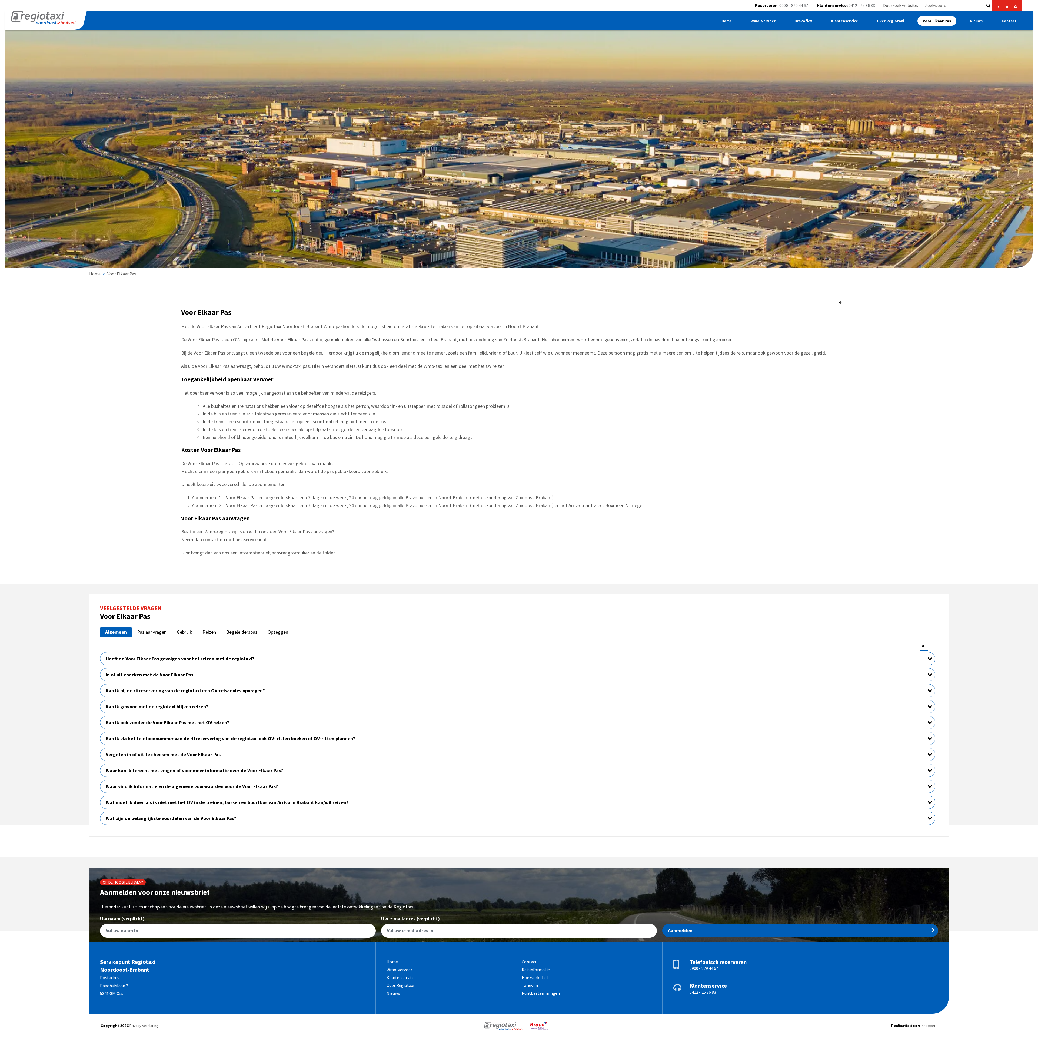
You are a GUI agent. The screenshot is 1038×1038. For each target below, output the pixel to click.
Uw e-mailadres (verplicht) (410, 919)
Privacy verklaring (143, 1025)
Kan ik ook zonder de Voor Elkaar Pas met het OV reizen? (167, 722)
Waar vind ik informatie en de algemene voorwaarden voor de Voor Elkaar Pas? (192, 786)
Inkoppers (929, 1025)
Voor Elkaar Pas (937, 20)
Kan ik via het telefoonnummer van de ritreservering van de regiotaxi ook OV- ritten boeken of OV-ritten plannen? (230, 738)
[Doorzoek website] (988, 5)
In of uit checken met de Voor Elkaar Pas (149, 675)
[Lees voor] (840, 302)
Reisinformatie (536, 969)
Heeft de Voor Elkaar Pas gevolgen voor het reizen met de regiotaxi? (180, 659)
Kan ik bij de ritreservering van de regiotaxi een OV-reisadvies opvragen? (185, 690)
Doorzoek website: (900, 5)
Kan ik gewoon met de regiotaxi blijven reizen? (157, 706)
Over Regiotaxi (890, 20)
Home (726, 20)
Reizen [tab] (209, 632)
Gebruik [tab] (184, 632)
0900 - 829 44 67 (793, 5)
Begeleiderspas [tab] (241, 632)
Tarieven (530, 985)
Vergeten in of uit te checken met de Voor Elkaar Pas (163, 754)
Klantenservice (844, 20)
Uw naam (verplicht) (122, 919)
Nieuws (976, 20)
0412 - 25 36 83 (862, 5)
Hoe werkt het (535, 977)
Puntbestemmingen (541, 993)
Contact (1009, 20)
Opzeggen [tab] (278, 632)
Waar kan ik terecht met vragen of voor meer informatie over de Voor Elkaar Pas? (194, 770)
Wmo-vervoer (763, 20)
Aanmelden (680, 930)
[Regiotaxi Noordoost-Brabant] (46, 20)
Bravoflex (803, 20)
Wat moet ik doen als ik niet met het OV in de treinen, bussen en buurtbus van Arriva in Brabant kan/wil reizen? (227, 802)
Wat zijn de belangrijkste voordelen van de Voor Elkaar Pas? (171, 818)
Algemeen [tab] (116, 632)
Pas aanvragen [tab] (152, 632)
